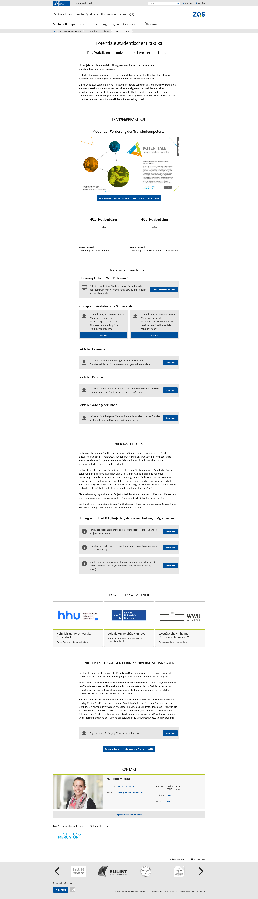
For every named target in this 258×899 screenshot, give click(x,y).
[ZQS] (54, 31)
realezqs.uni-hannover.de (130, 792)
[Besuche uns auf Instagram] (73, 889)
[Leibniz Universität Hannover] (61, 3)
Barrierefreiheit (187, 891)
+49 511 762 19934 (126, 786)
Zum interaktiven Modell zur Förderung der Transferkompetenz (128, 198)
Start (178, 3)
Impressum (157, 891)
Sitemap (201, 891)
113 (168, 801)
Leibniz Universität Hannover (135, 891)
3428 (169, 795)
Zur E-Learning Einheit (162, 289)
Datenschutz (171, 891)
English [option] (201, 3)
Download (103, 335)
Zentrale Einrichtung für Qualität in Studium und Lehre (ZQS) (93, 14)
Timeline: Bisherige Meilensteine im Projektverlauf (128, 748)
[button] (57, 871)
